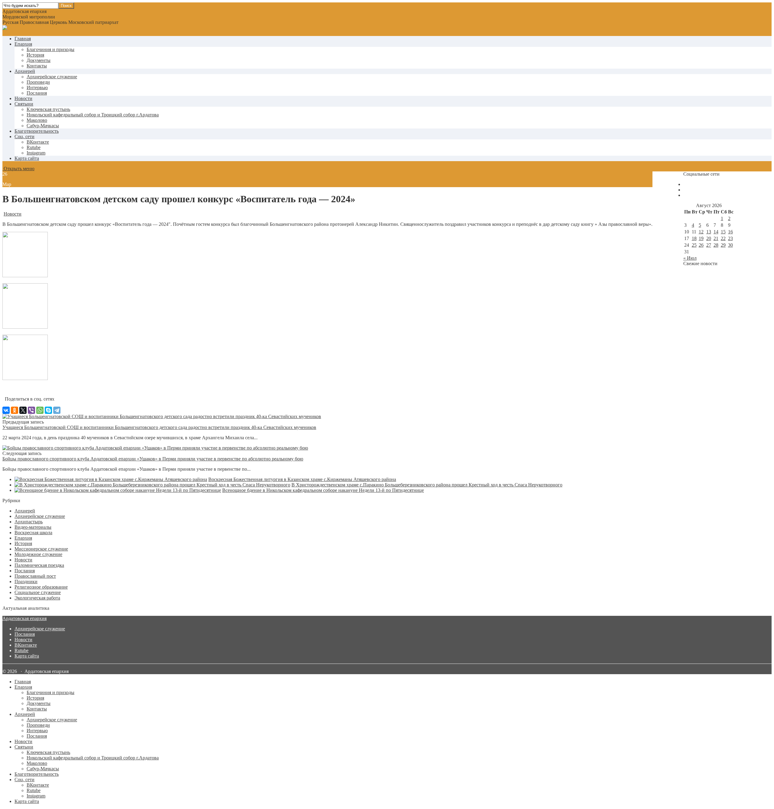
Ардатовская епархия (24, 618)
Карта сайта (27, 158)
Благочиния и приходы (50, 49)
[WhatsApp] (40, 410)
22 (723, 238)
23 (730, 238)
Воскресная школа (33, 532)
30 (730, 245)
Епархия (23, 44)
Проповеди (38, 82)
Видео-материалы (33, 527)
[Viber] (31, 410)
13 (708, 231)
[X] (23, 410)
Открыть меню (18, 168)
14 (716, 231)
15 (723, 231)
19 (701, 238)
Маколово (37, 120)
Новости (23, 98)
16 (730, 231)
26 (701, 245)
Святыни (24, 103)
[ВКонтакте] (6, 410)
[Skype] (48, 410)
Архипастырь (29, 521)
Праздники (26, 581)
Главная (23, 38)
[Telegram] (56, 410)
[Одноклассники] (14, 410)
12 (701, 231)
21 (716, 238)
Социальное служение (38, 592)
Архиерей (25, 71)
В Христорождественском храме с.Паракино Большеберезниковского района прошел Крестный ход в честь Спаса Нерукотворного (426, 484)
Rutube (21, 650)
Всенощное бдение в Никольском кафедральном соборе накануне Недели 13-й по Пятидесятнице (323, 490)
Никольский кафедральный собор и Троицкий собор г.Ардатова (93, 114)
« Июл (690, 258)
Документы (38, 60)
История (35, 54)
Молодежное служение (38, 554)
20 (708, 238)
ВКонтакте (26, 645)
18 (694, 238)
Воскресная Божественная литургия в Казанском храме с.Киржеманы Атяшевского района (302, 479)
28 (716, 245)
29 (723, 245)
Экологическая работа (37, 597)
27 (708, 245)
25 (694, 245)
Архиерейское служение (52, 76)
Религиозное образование (41, 587)
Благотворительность (37, 131)
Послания (37, 93)
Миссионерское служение (41, 548)
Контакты (37, 65)
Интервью (37, 87)
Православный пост (35, 576)
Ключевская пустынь (48, 109)
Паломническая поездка (39, 565)
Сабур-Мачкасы (43, 125)
